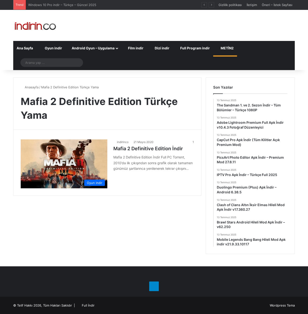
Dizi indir (161, 48)
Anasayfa (31, 87)
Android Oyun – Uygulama (93, 48)
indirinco (122, 142)
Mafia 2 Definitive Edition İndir (148, 148)
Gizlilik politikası (230, 5)
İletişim (252, 5)
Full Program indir (195, 48)
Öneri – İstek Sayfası (277, 5)
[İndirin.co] (35, 25)
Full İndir (88, 305)
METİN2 (227, 48)
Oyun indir (53, 48)
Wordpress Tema (282, 305)
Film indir (135, 48)
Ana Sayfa (25, 48)
